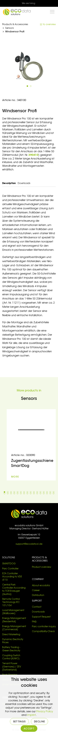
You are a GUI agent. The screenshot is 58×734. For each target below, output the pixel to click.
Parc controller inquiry (44, 627)
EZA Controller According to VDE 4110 (12, 577)
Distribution (38, 595)
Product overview (41, 567)
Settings (19, 722)
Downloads (38, 612)
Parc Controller (10, 569)
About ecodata (41, 586)
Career (36, 590)
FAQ (34, 622)
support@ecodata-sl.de (29, 544)
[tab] (27, 86)
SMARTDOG (9, 564)
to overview (49, 24)
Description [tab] (9, 183)
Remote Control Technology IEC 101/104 (11, 602)
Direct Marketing (11, 635)
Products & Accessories (15, 24)
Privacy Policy (44, 711)
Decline (39, 722)
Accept (29, 729)
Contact (36, 607)
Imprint (31, 715)
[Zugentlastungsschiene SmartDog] (31, 444)
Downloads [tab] (24, 183)
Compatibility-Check (43, 631)
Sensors (9, 28)
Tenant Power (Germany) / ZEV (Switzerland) (11, 667)
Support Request (41, 617)
